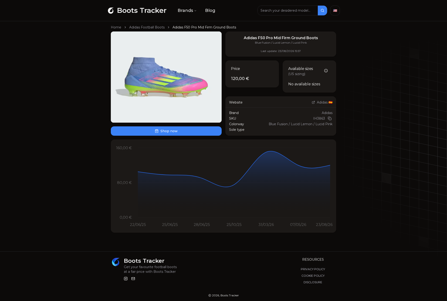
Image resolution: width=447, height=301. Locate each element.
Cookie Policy (313, 275)
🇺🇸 (335, 10)
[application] (223, 186)
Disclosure (313, 282)
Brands (185, 10)
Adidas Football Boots (147, 27)
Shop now (169, 131)
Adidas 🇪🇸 (324, 102)
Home (116, 27)
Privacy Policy (313, 269)
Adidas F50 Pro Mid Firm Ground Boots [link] (204, 27)
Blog (210, 10)
